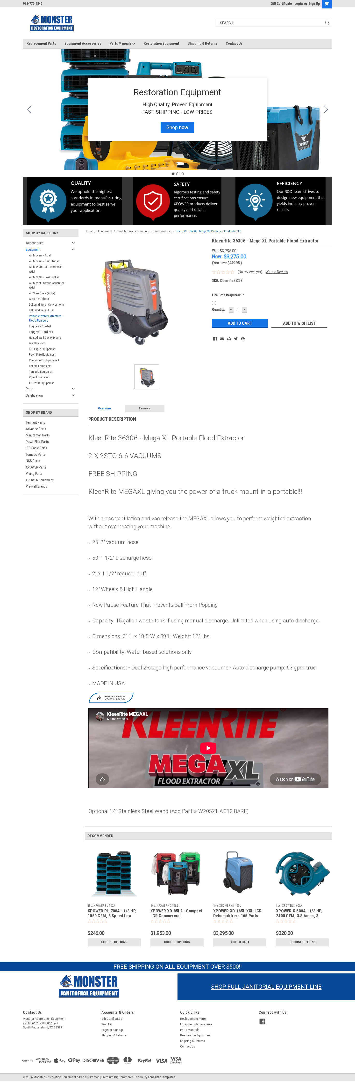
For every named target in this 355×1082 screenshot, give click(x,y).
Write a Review (277, 272)
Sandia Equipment (40, 366)
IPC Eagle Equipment (42, 349)
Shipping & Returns (202, 43)
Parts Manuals (121, 43)
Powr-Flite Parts (37, 442)
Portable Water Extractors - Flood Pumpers (46, 318)
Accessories (34, 243)
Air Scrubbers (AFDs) (42, 293)
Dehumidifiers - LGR (41, 310)
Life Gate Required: (228, 295)
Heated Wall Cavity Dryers (45, 337)
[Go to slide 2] (326, 109)
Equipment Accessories (82, 43)
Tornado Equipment (41, 371)
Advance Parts (36, 429)
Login (298, 4)
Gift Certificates (111, 1018)
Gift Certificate (281, 4)
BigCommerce (124, 1077)
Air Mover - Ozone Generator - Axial (47, 285)
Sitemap (93, 1077)
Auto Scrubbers (39, 299)
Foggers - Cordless (41, 332)
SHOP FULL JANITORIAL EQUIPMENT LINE (266, 986)
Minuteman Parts (38, 435)
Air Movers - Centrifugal (44, 261)
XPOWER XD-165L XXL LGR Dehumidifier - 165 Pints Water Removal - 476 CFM (237, 915)
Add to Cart (239, 942)
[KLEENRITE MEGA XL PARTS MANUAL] (111, 697)
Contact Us (234, 43)
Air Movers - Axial (40, 255)
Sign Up (314, 4)
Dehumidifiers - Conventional (46, 304)
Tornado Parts (35, 454)
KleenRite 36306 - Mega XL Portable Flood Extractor (209, 231)
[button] (177, 127)
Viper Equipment (39, 377)
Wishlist (106, 1024)
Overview (104, 408)
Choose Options (114, 942)
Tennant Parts (35, 422)
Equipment (33, 249)
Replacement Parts (41, 43)
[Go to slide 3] (29, 109)
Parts (29, 389)
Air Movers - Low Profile (44, 277)
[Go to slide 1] (172, 173)
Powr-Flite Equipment (42, 354)
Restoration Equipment (161, 43)
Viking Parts (34, 473)
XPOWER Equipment (41, 383)
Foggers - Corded (40, 326)
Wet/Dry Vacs (37, 343)
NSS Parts (33, 461)
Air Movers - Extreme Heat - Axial (46, 269)
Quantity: (218, 309)
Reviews (144, 408)
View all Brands (36, 486)
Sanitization (34, 395)
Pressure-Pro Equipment (44, 360)
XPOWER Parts (36, 467)
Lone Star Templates (161, 1077)
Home (89, 231)
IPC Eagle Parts (36, 448)
